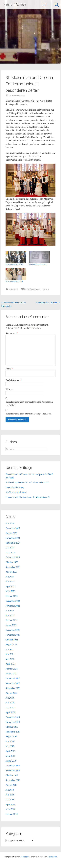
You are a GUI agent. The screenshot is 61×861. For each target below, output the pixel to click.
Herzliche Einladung (15, 487)
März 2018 (10, 809)
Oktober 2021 (12, 639)
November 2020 (13, 683)
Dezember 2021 (13, 629)
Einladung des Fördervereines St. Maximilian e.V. (28, 496)
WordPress (25, 856)
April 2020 (10, 712)
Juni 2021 (10, 654)
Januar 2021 (11, 673)
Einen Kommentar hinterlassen (36, 289)
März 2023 (10, 591)
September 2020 (13, 687)
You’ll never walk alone (16, 492)
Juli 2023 (10, 576)
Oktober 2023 (12, 562)
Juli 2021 (10, 649)
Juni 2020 (10, 702)
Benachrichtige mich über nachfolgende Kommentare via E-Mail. (29, 403)
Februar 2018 (12, 813)
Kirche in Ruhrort (15, 4)
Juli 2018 (10, 789)
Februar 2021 (12, 668)
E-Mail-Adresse (13, 380)
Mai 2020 (10, 707)
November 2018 (13, 770)
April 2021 (10, 663)
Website (9, 389)
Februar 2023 (12, 595)
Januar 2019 (11, 760)
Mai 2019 (10, 746)
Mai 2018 (10, 799)
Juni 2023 (10, 581)
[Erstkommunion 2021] (16, 274)
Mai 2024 (10, 547)
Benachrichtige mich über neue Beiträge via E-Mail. (29, 413)
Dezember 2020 (13, 678)
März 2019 (10, 755)
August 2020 (11, 692)
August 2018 (11, 784)
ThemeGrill (52, 856)
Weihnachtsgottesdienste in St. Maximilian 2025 (27, 482)
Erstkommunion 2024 (38, 264)
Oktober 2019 (12, 726)
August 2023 (11, 571)
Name (9, 368)
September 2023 (13, 566)
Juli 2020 (10, 697)
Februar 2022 (12, 620)
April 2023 (10, 586)
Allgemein (13, 289)
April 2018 (10, 804)
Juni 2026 (10, 523)
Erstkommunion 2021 (14, 281)
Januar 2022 (11, 624)
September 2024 (13, 542)
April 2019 (10, 750)
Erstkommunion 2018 (14, 264)
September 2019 (13, 731)
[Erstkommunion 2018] (16, 257)
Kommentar (12, 333)
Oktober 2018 (12, 775)
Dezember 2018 (13, 765)
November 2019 (13, 721)
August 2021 (11, 644)
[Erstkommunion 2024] (39, 257)
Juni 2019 (10, 741)
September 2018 (13, 780)
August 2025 (11, 532)
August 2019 (11, 736)
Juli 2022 (10, 610)
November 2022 (13, 605)
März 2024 (10, 552)
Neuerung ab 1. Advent (48, 302)
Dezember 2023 (13, 557)
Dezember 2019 (13, 717)
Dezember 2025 (13, 528)
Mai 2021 (10, 658)
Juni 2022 (10, 615)
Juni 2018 (10, 794)
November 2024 (13, 537)
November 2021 (13, 634)
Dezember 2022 (13, 600)
